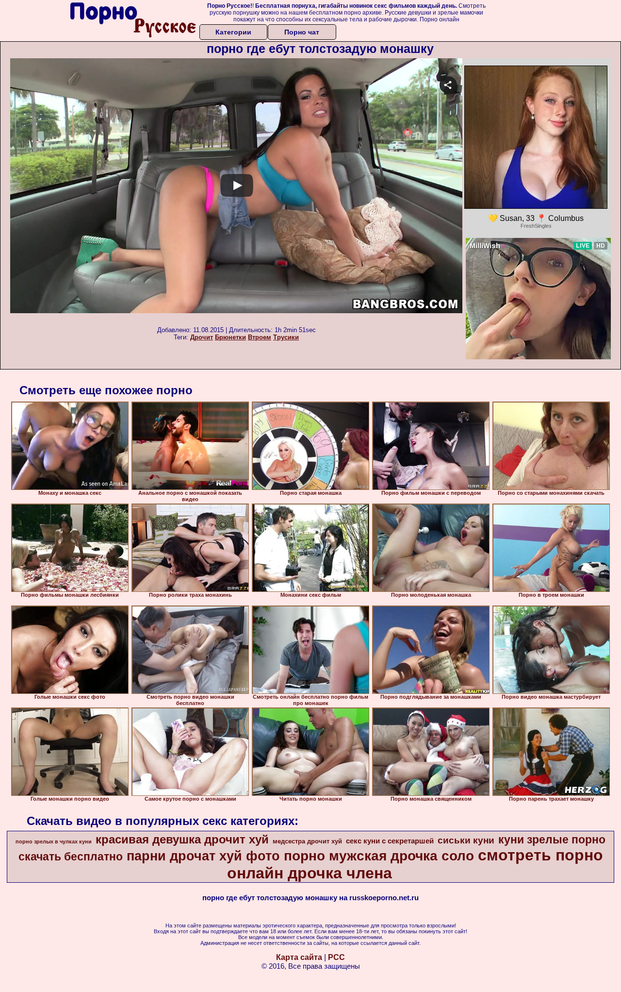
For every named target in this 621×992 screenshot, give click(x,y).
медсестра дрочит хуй (307, 841)
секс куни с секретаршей (390, 841)
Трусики (286, 337)
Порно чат (301, 32)
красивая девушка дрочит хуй (182, 839)
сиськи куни (466, 840)
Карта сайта (299, 957)
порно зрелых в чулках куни (54, 841)
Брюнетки (230, 337)
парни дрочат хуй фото (203, 856)
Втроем (259, 337)
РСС (336, 957)
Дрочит (201, 337)
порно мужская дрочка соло (379, 855)
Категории (233, 32)
